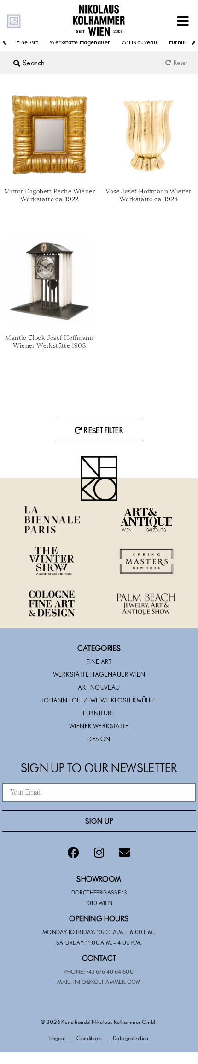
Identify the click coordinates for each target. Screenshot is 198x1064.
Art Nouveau (139, 42)
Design (98, 738)
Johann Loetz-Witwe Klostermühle (99, 700)
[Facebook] (73, 852)
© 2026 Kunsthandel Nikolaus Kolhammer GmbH (99, 1021)
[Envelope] (124, 852)
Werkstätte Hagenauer (79, 42)
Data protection (131, 1038)
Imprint (57, 1038)
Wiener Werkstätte (99, 726)
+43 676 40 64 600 (110, 971)
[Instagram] (99, 852)
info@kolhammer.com (107, 981)
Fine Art (27, 42)
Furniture (99, 713)
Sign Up (99, 821)
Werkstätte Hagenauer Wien (99, 674)
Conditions (89, 1038)
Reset (180, 62)
